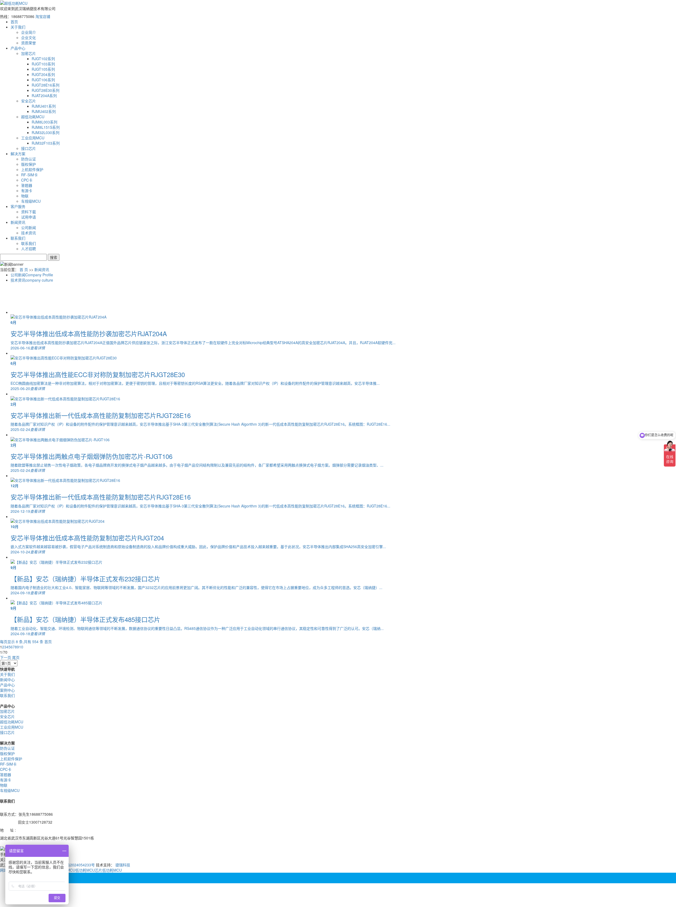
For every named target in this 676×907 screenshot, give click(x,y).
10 (21, 646)
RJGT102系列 (43, 58)
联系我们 (18, 238)
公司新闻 (28, 227)
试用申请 (28, 217)
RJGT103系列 (43, 64)
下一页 (5, 657)
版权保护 (28, 164)
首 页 (24, 269)
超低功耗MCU (32, 116)
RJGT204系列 (43, 74)
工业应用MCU (32, 137)
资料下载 (28, 211)
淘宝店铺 (42, 16)
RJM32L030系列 (45, 132)
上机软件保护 (32, 169)
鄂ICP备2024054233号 (76, 864)
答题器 (26, 185)
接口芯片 (28, 148)
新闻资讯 (18, 222)
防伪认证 (28, 159)
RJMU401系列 (44, 106)
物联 (25, 195)
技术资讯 (28, 232)
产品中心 (18, 48)
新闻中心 (7, 679)
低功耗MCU (112, 870)
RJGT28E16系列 (45, 85)
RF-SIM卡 (29, 174)
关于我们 (18, 27)
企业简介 (28, 32)
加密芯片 (28, 53)
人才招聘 (28, 248)
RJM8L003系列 (44, 122)
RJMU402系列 (44, 111)
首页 (14, 21)
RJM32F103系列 (46, 143)
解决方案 (18, 153)
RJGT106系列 (43, 79)
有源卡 (26, 190)
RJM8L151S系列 (46, 127)
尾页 (16, 657)
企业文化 (28, 37)
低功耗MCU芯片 (88, 870)
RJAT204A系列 (44, 95)
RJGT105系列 (43, 69)
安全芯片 (28, 100)
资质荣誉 (28, 42)
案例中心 (7, 690)
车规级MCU (31, 201)
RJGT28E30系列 (45, 90)
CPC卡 (26, 180)
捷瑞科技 (122, 864)
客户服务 (18, 206)
